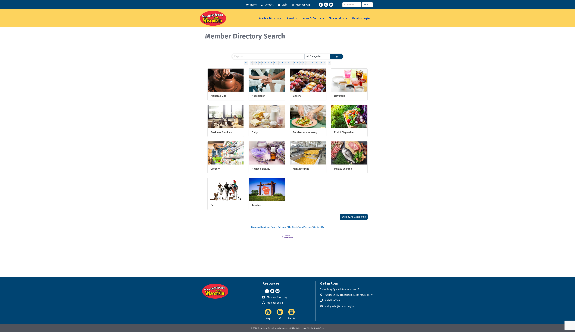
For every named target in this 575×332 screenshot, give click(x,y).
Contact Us (318, 227)
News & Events (312, 18)
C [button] (257, 63)
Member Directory (270, 18)
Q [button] (298, 63)
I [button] (274, 63)
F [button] (265, 63)
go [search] (337, 56)
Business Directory (260, 227)
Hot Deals (293, 227)
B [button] (254, 63)
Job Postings (305, 227)
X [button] (318, 63)
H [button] (272, 63)
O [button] (291, 63)
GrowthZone (319, 328)
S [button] (303, 63)
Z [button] (324, 63)
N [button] (288, 63)
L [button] (282, 63)
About (290, 18)
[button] (354, 217)
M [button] (285, 63)
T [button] (306, 63)
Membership (336, 18)
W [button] (316, 63)
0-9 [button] (246, 63)
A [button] (251, 63)
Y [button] (321, 63)
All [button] (329, 63)
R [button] (301, 63)
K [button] (279, 63)
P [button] (294, 63)
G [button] (269, 63)
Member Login (361, 18)
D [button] (260, 63)
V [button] (312, 63)
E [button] (262, 63)
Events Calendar (278, 227)
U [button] (309, 63)
